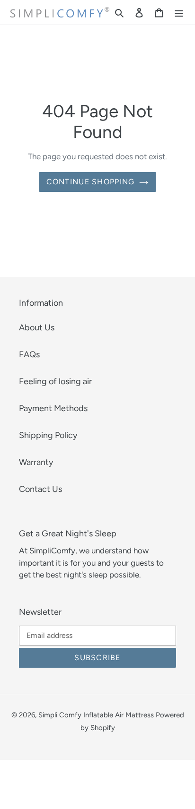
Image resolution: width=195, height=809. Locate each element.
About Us (36, 327)
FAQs (29, 354)
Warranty (36, 462)
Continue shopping (90, 181)
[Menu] (179, 12)
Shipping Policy (48, 435)
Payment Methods (53, 408)
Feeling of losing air (55, 381)
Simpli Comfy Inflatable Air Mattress (96, 715)
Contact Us (40, 489)
